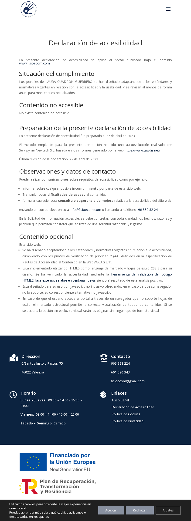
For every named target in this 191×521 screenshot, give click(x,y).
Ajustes (168, 510)
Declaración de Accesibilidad (133, 407)
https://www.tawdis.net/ (142, 150)
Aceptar (111, 510)
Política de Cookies (126, 414)
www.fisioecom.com (34, 63)
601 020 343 (120, 372)
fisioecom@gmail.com (128, 381)
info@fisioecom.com (85, 209)
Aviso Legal (120, 400)
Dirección (30, 356)
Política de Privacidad (127, 421)
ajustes (43, 516)
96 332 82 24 (148, 209)
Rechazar (140, 510)
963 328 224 (120, 363)
